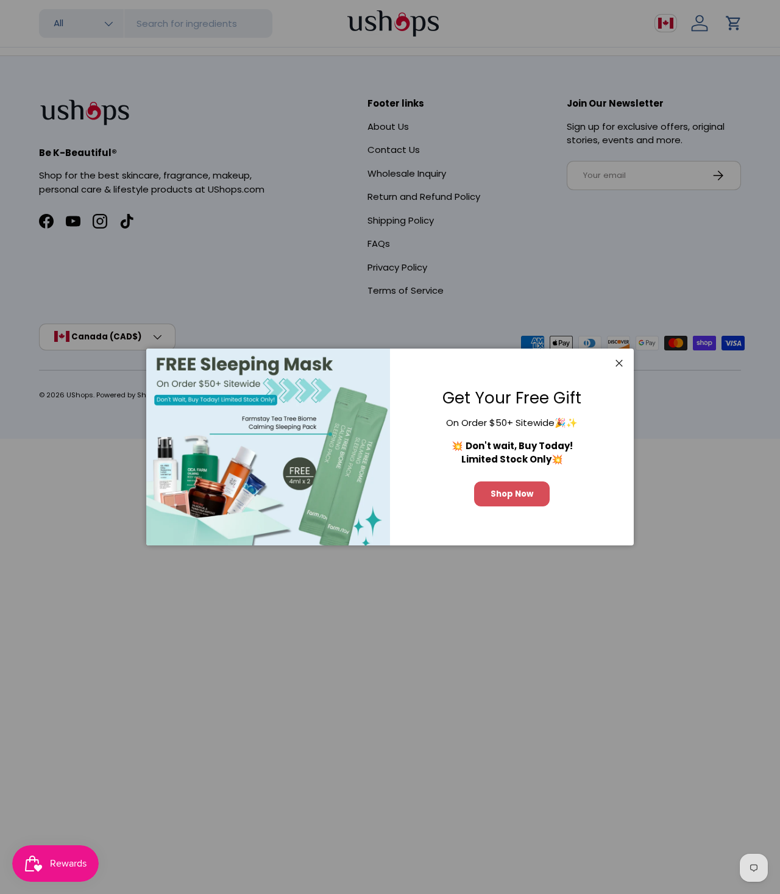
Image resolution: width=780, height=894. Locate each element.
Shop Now (512, 494)
